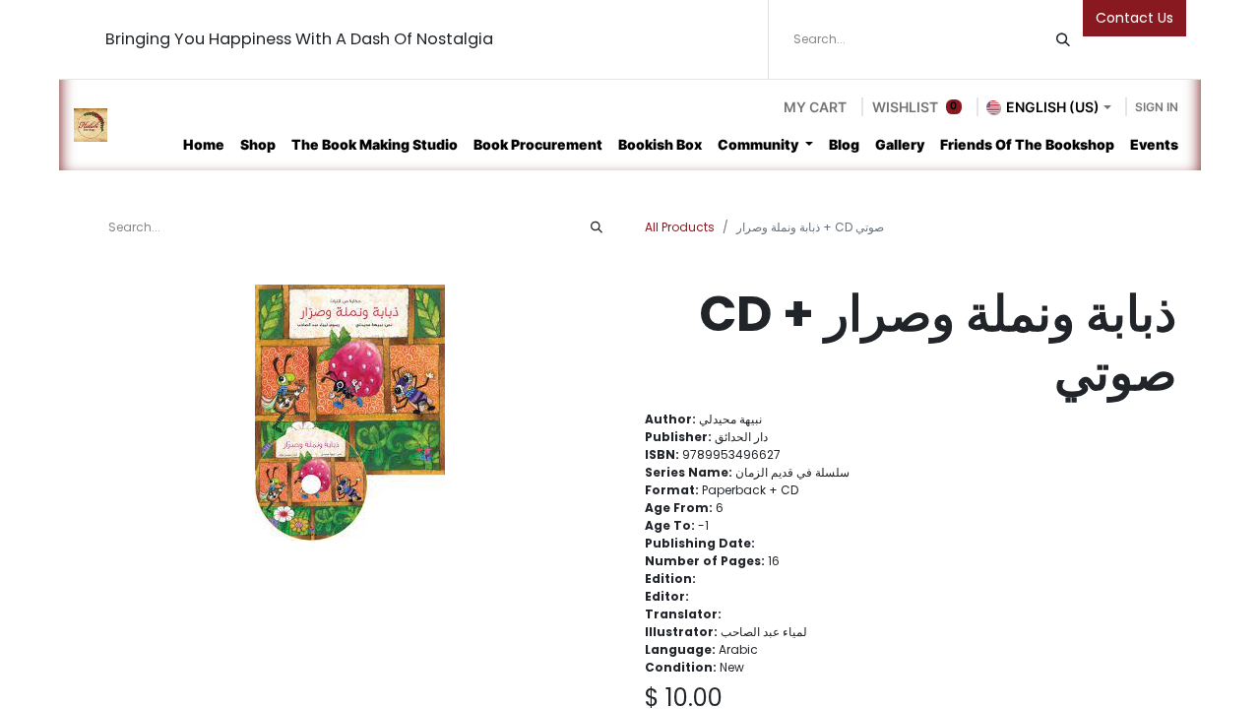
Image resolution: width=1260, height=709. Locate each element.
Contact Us (1134, 18)
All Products (680, 227)
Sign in (1156, 106)
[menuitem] (203, 144)
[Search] (1063, 39)
